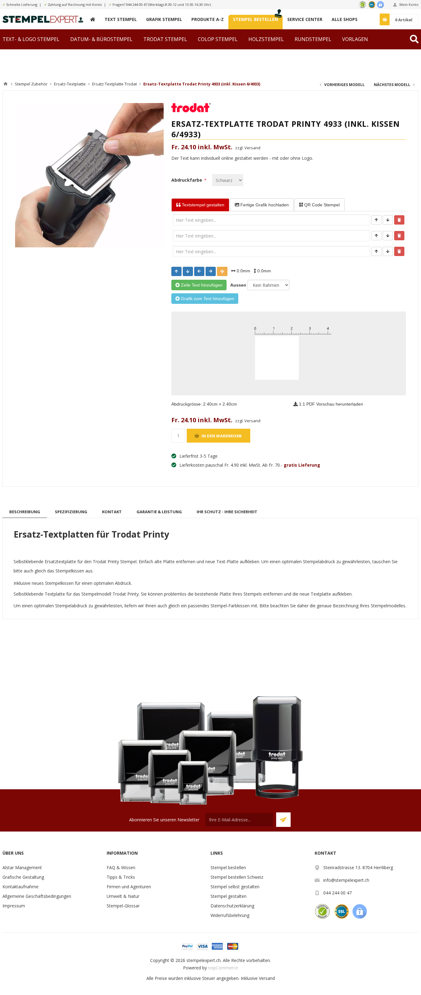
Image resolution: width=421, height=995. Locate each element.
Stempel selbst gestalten (235, 887)
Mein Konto (409, 4)
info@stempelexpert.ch (346, 880)
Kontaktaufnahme (20, 887)
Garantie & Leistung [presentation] (159, 511)
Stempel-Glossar (123, 906)
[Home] (5, 84)
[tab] (24, 511)
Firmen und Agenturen (129, 887)
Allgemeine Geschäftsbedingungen (36, 896)
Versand (267, 978)
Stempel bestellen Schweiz (237, 877)
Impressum (13, 906)
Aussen (237, 285)
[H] (93, 19)
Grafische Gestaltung (23, 877)
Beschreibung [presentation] (24, 511)
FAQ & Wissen (121, 867)
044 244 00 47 (136, 4)
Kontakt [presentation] (112, 511)
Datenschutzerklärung (232, 906)
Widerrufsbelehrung (230, 915)
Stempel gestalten (229, 896)
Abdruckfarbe (187, 180)
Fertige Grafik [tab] (264, 204)
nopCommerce (223, 968)
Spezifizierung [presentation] (71, 511)
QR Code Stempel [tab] (321, 204)
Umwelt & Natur (123, 896)
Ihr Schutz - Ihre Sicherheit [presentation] (227, 511)
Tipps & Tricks (121, 877)
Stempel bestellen (228, 867)
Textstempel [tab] (202, 204)
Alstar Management (22, 867)
